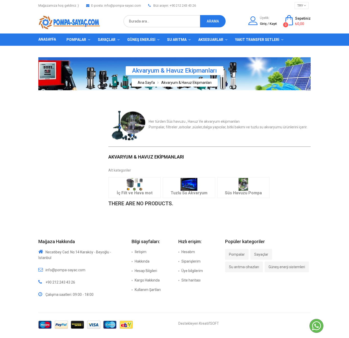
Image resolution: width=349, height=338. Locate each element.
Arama (213, 21)
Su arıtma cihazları (244, 267)
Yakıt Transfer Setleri (257, 40)
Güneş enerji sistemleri (287, 267)
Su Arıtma (177, 40)
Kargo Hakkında (147, 280)
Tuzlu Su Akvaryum (189, 192)
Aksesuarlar (210, 40)
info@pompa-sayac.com (65, 270)
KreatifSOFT (209, 323)
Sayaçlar (106, 40)
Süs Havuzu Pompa (243, 192)
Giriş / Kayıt (268, 24)
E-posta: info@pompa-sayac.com (116, 5)
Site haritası (191, 280)
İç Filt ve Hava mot (135, 192)
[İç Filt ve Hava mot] (134, 184)
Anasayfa (47, 39)
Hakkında (142, 261)
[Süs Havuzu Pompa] (243, 184)
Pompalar (76, 40)
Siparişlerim (191, 261)
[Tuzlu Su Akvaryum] (189, 184)
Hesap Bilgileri (146, 271)
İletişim (140, 252)
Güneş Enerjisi (141, 40)
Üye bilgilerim (192, 271)
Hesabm (188, 252)
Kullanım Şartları (148, 290)
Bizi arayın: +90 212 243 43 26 (174, 5)
